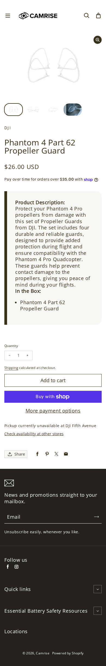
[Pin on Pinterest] (46, 454)
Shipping (11, 367)
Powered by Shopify (67, 653)
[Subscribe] (96, 517)
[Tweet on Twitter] (56, 454)
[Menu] (7, 15)
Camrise (42, 653)
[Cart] (98, 15)
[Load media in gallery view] (13, 109)
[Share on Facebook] (37, 454)
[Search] (86, 15)
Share (19, 454)
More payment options (53, 411)
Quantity (11, 345)
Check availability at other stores (34, 433)
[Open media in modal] (97, 40)
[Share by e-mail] (66, 454)
